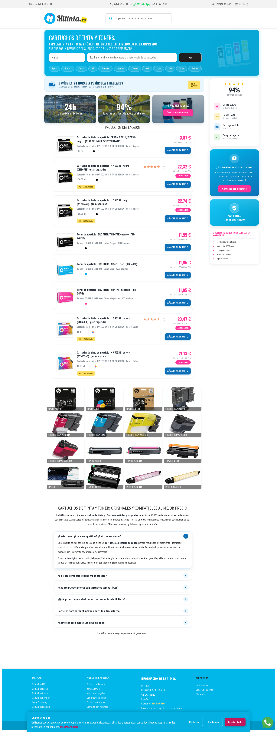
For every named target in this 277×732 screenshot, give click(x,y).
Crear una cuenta (204, 689)
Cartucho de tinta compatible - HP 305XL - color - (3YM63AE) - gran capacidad (103, 354)
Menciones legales (96, 693)
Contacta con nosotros (234, 188)
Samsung (105, 68)
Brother (68, 68)
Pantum (195, 68)
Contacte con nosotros (178, 112)
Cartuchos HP (38, 684)
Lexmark (120, 68)
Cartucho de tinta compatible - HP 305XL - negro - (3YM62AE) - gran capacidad (103, 202)
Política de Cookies (96, 702)
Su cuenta (202, 678)
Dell (147, 68)
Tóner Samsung (39, 702)
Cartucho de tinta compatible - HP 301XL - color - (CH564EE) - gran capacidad (103, 320)
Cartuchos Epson (40, 688)
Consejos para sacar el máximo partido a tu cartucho (89, 611)
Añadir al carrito (177, 150)
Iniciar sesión (202, 685)
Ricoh (158, 68)
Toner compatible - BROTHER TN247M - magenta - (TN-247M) (107, 291)
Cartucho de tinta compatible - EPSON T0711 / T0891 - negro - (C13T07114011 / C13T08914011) (106, 139)
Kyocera (135, 68)
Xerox (181, 68)
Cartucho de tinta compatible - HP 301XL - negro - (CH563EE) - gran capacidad (103, 167)
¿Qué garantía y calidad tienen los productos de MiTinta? (91, 599)
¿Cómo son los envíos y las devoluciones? (82, 622)
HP (93, 68)
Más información (69, 727)
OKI (170, 68)
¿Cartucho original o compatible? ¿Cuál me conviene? (89, 536)
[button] (70, 109)
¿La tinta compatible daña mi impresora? (82, 575)
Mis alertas (201, 694)
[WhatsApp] (267, 722)
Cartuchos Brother (41, 697)
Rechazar (194, 722)
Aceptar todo (235, 722)
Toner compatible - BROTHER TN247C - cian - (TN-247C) (107, 264)
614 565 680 (45, 4)
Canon (81, 68)
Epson (54, 68)
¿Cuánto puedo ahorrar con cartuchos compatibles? (88, 587)
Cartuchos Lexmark (41, 706)
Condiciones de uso (96, 697)
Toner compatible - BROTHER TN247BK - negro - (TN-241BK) (106, 236)
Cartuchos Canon (40, 693)
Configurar (213, 722)
